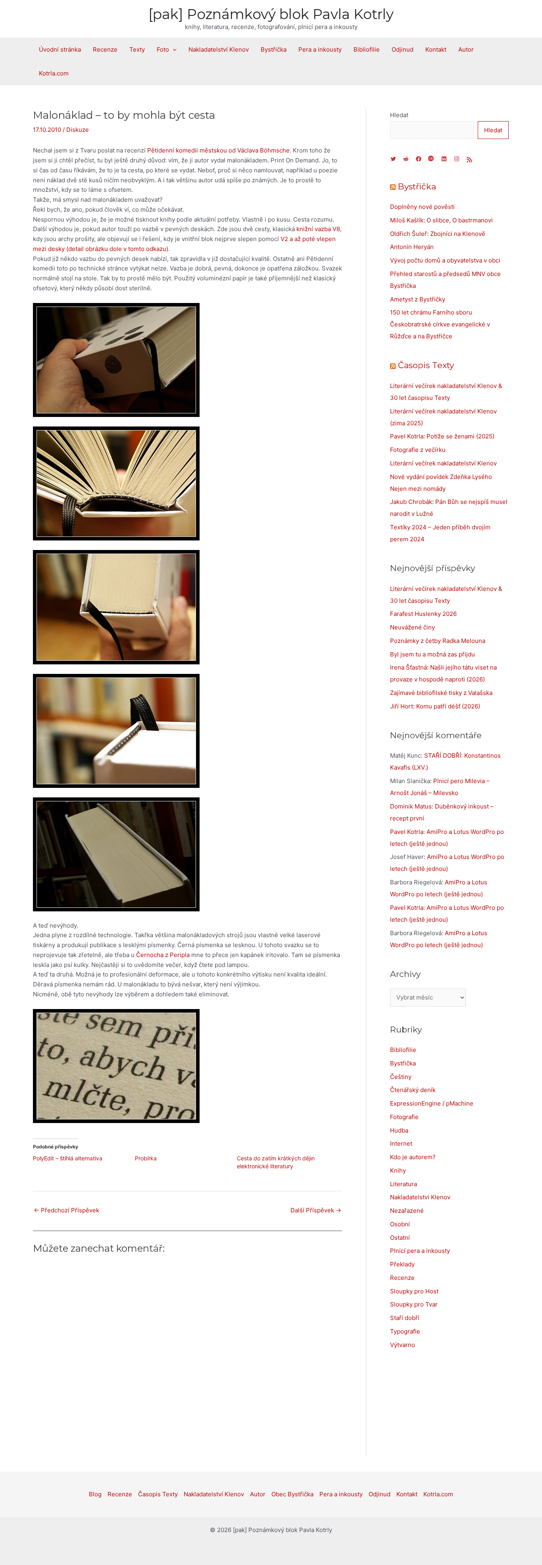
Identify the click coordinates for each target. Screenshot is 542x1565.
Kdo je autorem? (413, 1157)
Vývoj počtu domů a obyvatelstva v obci (445, 260)
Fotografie (404, 1117)
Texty (137, 49)
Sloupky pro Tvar (414, 1304)
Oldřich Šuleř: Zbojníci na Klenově (437, 233)
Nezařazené (407, 1210)
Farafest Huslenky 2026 (423, 614)
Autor (466, 49)
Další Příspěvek (315, 1210)
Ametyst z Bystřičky (417, 299)
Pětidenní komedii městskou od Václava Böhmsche (218, 150)
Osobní (400, 1224)
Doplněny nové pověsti (422, 206)
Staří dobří (404, 1318)
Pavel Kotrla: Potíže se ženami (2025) (442, 436)
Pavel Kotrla (406, 832)
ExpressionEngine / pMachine (431, 1103)
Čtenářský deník (413, 1090)
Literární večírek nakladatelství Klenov (443, 463)
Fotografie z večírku (418, 449)
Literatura (403, 1184)
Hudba (399, 1130)
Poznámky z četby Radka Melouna (437, 641)
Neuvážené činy (412, 627)
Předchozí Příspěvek (66, 1210)
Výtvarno (402, 1345)
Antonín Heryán (412, 247)
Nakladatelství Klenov (218, 49)
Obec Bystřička (292, 1494)
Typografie (405, 1331)
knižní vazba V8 (318, 229)
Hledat (399, 115)
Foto (163, 49)
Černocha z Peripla (163, 955)
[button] (173, 50)
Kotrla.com (54, 73)
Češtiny (400, 1077)
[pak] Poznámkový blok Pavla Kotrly (271, 14)
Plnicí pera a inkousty (420, 1250)
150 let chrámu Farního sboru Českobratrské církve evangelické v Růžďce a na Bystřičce (440, 324)
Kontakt (435, 49)
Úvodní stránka (60, 49)
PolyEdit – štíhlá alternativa (67, 1158)
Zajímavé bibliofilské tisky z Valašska (441, 693)
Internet (401, 1143)
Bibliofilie (367, 49)
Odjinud (402, 49)
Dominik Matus (411, 806)
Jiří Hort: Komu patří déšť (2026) (435, 706)
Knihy (398, 1170)
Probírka (146, 1158)
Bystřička (273, 49)
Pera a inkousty (320, 49)
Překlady (402, 1264)
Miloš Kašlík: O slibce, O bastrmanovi (441, 220)
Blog (95, 1494)
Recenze (105, 49)
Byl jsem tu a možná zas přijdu (432, 654)
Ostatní (400, 1237)
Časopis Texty (426, 365)
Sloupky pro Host (414, 1291)
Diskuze (77, 129)
